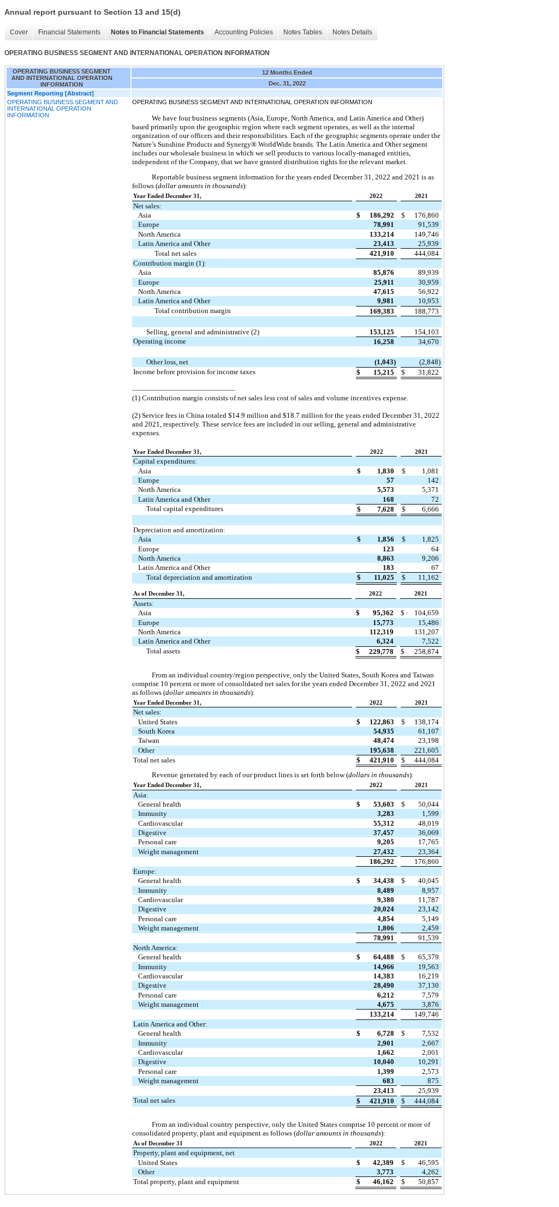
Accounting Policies (244, 32)
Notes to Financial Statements (157, 32)
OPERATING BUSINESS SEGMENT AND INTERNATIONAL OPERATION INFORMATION (62, 108)
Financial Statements (69, 32)
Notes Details (352, 32)
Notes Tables (302, 32)
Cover (19, 32)
